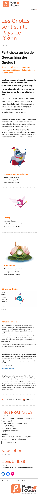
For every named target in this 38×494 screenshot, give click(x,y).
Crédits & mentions (27, 481)
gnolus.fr (7, 369)
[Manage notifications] (33, 489)
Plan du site (4, 481)
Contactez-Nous (11, 442)
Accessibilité (15, 481)
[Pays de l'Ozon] (10, 2)
